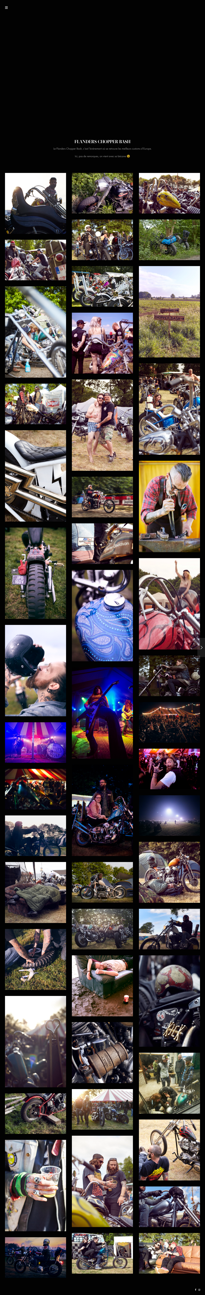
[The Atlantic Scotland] (201, 647)
